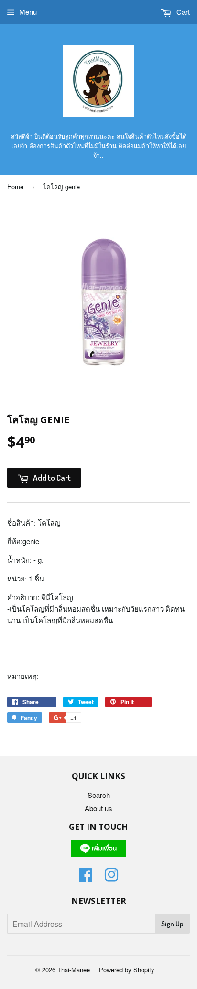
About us (98, 808)
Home (15, 186)
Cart (182, 12)
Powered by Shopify (126, 969)
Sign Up (172, 923)
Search (99, 795)
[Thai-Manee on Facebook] (85, 877)
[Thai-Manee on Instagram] (111, 877)
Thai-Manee (73, 969)
